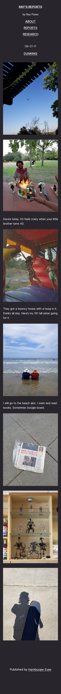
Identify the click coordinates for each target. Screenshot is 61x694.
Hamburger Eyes (39, 669)
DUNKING (30, 54)
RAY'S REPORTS (30, 7)
